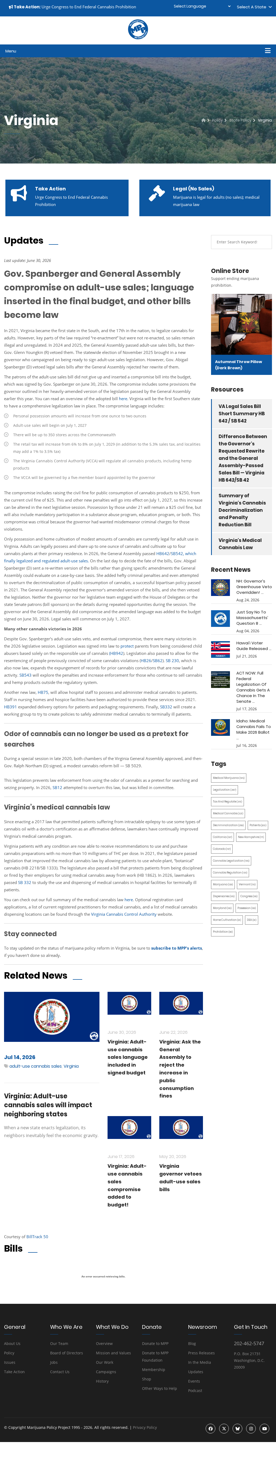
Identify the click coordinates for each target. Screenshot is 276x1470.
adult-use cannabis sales (35, 1066)
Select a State (252, 7)
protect (127, 646)
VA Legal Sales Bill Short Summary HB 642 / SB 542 (242, 413)
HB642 (162, 553)
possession (246, 908)
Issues (9, 1362)
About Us (12, 1343)
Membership (153, 1369)
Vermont (247, 884)
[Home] (203, 120)
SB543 (25, 675)
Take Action (14, 1371)
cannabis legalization (231, 861)
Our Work (104, 1362)
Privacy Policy (145, 1427)
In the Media (199, 1362)
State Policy (240, 120)
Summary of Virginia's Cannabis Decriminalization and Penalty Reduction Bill (242, 510)
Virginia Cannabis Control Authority (124, 914)
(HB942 (116, 653)
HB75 (43, 692)
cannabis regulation (230, 873)
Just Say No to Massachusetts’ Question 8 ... (252, 617)
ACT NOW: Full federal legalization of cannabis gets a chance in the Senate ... (253, 687)
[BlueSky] (237, 1428)
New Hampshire (251, 837)
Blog (192, 1343)
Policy (217, 120)
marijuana (223, 884)
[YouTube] (264, 1428)
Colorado (222, 849)
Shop (146, 1379)
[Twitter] (224, 1428)
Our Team (59, 1343)
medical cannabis (228, 813)
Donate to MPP (155, 1343)
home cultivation (227, 920)
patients (258, 825)
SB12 (58, 787)
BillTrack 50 (37, 1236)
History (102, 1381)
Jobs (54, 1362)
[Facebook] (210, 1428)
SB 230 (172, 660)
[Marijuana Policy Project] (138, 38)
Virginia (71, 1066)
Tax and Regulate (227, 802)
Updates (195, 1371)
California (222, 837)
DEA (251, 920)
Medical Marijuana (228, 778)
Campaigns (106, 1371)
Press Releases (201, 1352)
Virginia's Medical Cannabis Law (240, 544)
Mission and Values (113, 1352)
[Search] (264, 242)
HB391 (11, 706)
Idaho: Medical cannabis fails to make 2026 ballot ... (253, 729)
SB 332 (24, 882)
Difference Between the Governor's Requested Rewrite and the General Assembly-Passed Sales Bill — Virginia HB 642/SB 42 (243, 458)
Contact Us (60, 1371)
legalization (224, 790)
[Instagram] (251, 1428)
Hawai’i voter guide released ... (253, 645)
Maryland (222, 908)
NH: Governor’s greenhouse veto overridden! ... (254, 586)
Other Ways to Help (159, 1388)
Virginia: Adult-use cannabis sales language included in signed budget (128, 1057)
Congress (248, 896)
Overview (104, 1343)
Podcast (195, 1390)
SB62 (158, 660)
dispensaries (223, 896)
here (123, 398)
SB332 (166, 706)
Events (194, 1381)
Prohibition (223, 932)
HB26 (146, 660)
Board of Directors (66, 1352)
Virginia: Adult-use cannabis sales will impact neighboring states (48, 1105)
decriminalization (228, 825)
